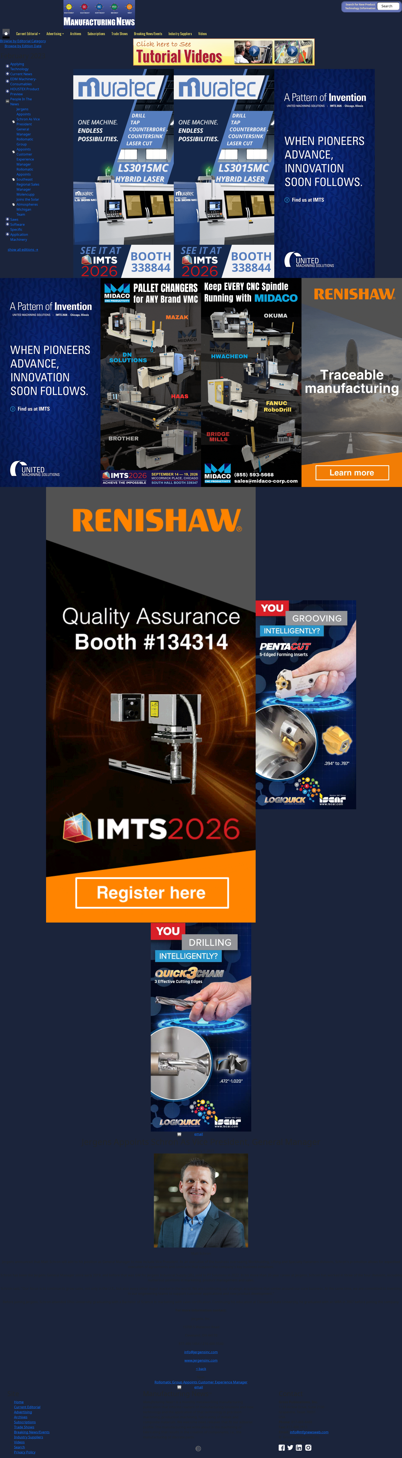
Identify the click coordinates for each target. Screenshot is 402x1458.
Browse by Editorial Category (23, 41)
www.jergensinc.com (201, 1360)
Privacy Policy (24, 1452)
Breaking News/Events (148, 33)
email (198, 1134)
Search (19, 1447)
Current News (21, 74)
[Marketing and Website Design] (198, 1448)
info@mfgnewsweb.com (309, 1432)
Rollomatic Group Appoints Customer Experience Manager (201, 1382)
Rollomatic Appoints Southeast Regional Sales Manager (28, 179)
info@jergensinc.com (201, 1352)
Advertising (53, 33)
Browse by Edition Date (23, 46)
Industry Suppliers (180, 33)
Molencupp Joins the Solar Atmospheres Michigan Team (28, 204)
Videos (202, 33)
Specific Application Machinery (19, 234)
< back (201, 1368)
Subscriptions (96, 33)
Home (19, 1402)
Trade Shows (119, 33)
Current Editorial (27, 33)
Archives (75, 33)
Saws (14, 219)
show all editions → (23, 249)
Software (17, 224)
